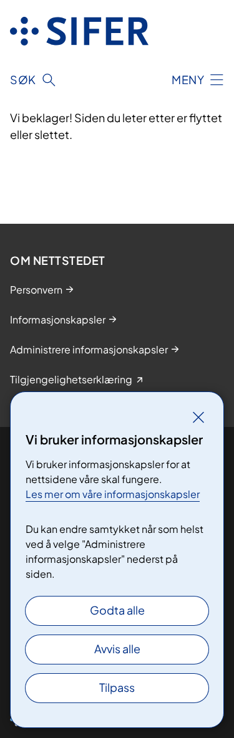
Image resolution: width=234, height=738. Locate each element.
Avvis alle (117, 648)
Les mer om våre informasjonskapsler (113, 494)
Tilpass (117, 687)
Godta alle (117, 610)
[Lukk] (198, 417)
